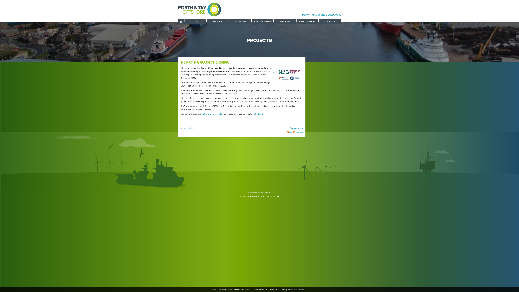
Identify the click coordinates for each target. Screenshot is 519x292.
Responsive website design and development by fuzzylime (259, 196)
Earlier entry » (296, 128)
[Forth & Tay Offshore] (199, 9)
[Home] (181, 21)
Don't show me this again (295, 289)
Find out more (281, 289)
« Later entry (187, 128)
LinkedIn (259, 113)
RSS (290, 133)
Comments (299, 133)
